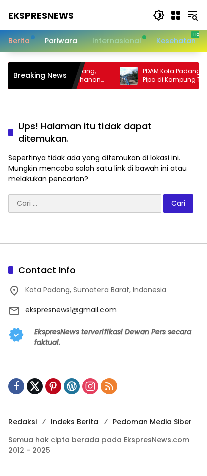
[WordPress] (72, 386)
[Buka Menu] (176, 15)
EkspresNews (41, 15)
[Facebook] (16, 386)
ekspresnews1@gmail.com (71, 310)
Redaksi (22, 422)
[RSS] (109, 386)
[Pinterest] (53, 386)
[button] (159, 15)
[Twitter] (35, 386)
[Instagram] (90, 386)
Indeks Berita (74, 422)
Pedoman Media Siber (152, 422)
